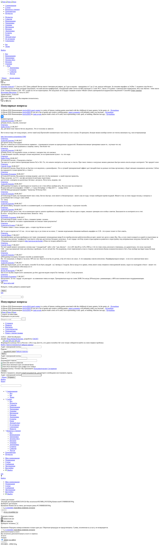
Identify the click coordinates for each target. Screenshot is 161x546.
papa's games (35, 110)
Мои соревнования (12, 458)
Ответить (4, 125)
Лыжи (7, 46)
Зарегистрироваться (13, 345)
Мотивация (9, 27)
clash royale (37, 114)
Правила (8, 325)
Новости (13, 429)
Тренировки (9, 23)
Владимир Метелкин (9, 92)
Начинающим (10, 21)
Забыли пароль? (27, 345)
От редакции (10, 39)
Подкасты (9, 13)
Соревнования (10, 5)
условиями (9, 508)
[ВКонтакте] (2, 116)
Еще (8, 66)
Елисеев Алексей (7, 86)
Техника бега (10, 60)
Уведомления (10, 466)
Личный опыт (10, 37)
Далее (4, 510)
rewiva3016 (26, 110)
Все (6, 54)
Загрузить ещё (8, 283)
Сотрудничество (11, 329)
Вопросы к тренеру (12, 9)
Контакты (9, 327)
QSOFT (35, 339)
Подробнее (115, 110)
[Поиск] (22, 297)
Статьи (8, 7)
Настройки (9, 468)
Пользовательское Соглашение (45, 369)
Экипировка (10, 31)
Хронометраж (10, 11)
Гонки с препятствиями (14, 333)
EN (2, 293)
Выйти (10, 470)
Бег (6, 44)
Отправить (11, 377)
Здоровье (8, 25)
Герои (7, 35)
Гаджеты (8, 33)
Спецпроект (9, 41)
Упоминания (10, 460)
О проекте (9, 323)
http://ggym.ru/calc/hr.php (34, 241)
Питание (8, 29)
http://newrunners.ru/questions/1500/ (13, 137)
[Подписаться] (24, 319)
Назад (4, 78)
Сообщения (9, 464)
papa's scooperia (74, 112)
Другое (12, 74)
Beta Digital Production (15, 339)
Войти (3, 50)
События (8, 19)
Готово (4, 371)
